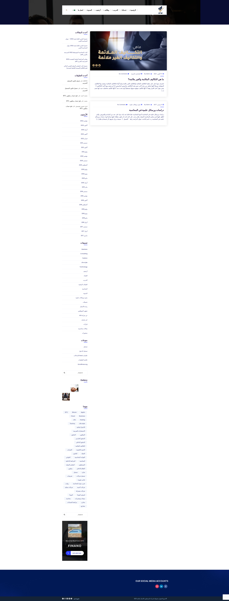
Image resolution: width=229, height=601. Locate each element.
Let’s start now (76, 553)
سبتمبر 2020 (83, 161)
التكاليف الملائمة (80, 446)
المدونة (89, 10)
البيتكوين (82, 435)
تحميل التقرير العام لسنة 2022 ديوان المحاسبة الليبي (77, 47)
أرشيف (98, 10)
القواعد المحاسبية (80, 457)
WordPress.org (82, 364)
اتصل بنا (80, 10)
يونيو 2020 (84, 174)
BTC (66, 412)
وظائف (106, 10)
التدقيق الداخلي (80, 442)
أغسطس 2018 (83, 205)
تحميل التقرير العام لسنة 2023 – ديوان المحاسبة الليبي (76, 40)
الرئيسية (133, 10)
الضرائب (69, 450)
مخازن (83, 502)
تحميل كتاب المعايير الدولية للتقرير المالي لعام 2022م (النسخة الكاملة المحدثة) (75, 67)
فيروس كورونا (81, 495)
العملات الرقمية (83, 284)
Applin (83, 412)
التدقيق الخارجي (80, 438)
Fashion (84, 258)
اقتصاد (85, 276)
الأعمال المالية (81, 427)
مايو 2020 (84, 178)
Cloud (73, 416)
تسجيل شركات (81, 476)
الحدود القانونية (80, 450)
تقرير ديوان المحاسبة (79, 483)
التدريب (115, 10)
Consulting (83, 254)
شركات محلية (69, 487)
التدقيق (73, 435)
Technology (83, 267)
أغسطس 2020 (83, 165)
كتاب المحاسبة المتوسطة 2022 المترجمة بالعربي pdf (75, 53)
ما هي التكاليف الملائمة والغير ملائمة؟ (146, 79)
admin (148, 74)
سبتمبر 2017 (83, 227)
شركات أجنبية (81, 487)
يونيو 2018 (84, 213)
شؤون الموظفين (82, 311)
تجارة (83, 472)
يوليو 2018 (84, 209)
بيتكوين (70, 468)
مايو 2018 (84, 218)
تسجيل (85, 347)
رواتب (67, 483)
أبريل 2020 (84, 183)
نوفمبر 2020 (83, 156)
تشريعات (69, 476)
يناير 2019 (84, 187)
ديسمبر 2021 (83, 143)
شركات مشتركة (80, 491)
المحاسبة (138, 74)
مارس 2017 (84, 235)
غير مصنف (84, 320)
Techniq (72, 423)
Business (84, 249)
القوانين (68, 457)
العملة (83, 453)
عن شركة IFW (83, 315)
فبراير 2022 (84, 138)
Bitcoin (74, 412)
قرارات (85, 324)
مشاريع (83, 506)
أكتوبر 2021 (84, 147)
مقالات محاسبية (82, 329)
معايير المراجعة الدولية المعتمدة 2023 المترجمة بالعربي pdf (76, 60)
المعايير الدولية (70, 465)
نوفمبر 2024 (83, 121)
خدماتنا (124, 10)
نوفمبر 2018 (84, 196)
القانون (75, 453)
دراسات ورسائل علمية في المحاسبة (146, 110)
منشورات (84, 333)
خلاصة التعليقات (82, 360)
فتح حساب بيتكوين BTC (70, 96)
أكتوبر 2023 (84, 125)
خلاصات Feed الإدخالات (80, 355)
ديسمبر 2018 (83, 191)
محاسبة (68, 498)
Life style (84, 262)
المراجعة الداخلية (70, 461)
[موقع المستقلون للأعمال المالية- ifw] (161, 10)
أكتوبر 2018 (84, 200)
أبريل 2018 (84, 222)
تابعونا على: (76, 599)
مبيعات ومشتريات (80, 498)
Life (74, 420)
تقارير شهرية (81, 480)
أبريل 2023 (84, 130)
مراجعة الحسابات (72, 502)
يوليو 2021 (84, 152)
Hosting (82, 420)
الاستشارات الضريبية (79, 431)
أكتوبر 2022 (84, 134)
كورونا (71, 495)
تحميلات (85, 302)
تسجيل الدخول (83, 351)
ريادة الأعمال (83, 307)
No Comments (123, 74)
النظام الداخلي (81, 468)
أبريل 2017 (84, 231)
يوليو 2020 (84, 169)
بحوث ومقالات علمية (135, 104)
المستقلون (82, 465)
